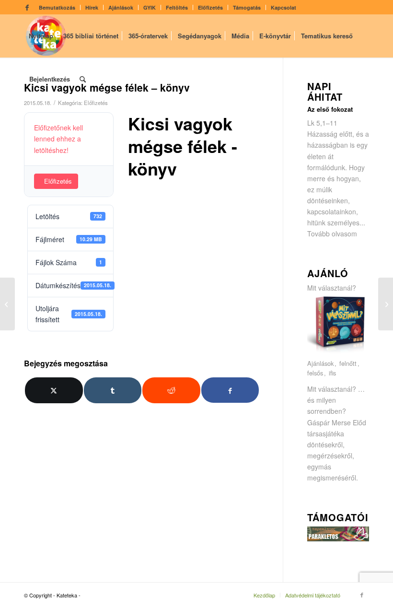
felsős (315, 373)
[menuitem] (57, 7)
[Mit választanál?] (338, 352)
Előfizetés (210, 7)
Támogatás (247, 7)
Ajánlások (120, 7)
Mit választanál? (331, 287)
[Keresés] (83, 79)
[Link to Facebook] (27, 7)
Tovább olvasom (332, 233)
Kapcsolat (283, 7)
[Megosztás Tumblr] (113, 390)
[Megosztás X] (54, 390)
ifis (332, 373)
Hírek (91, 7)
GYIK (149, 7)
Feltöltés (177, 7)
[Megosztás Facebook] (230, 390)
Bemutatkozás (57, 7)
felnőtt (348, 364)
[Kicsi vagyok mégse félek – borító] (7, 304)
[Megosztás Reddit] (171, 390)
